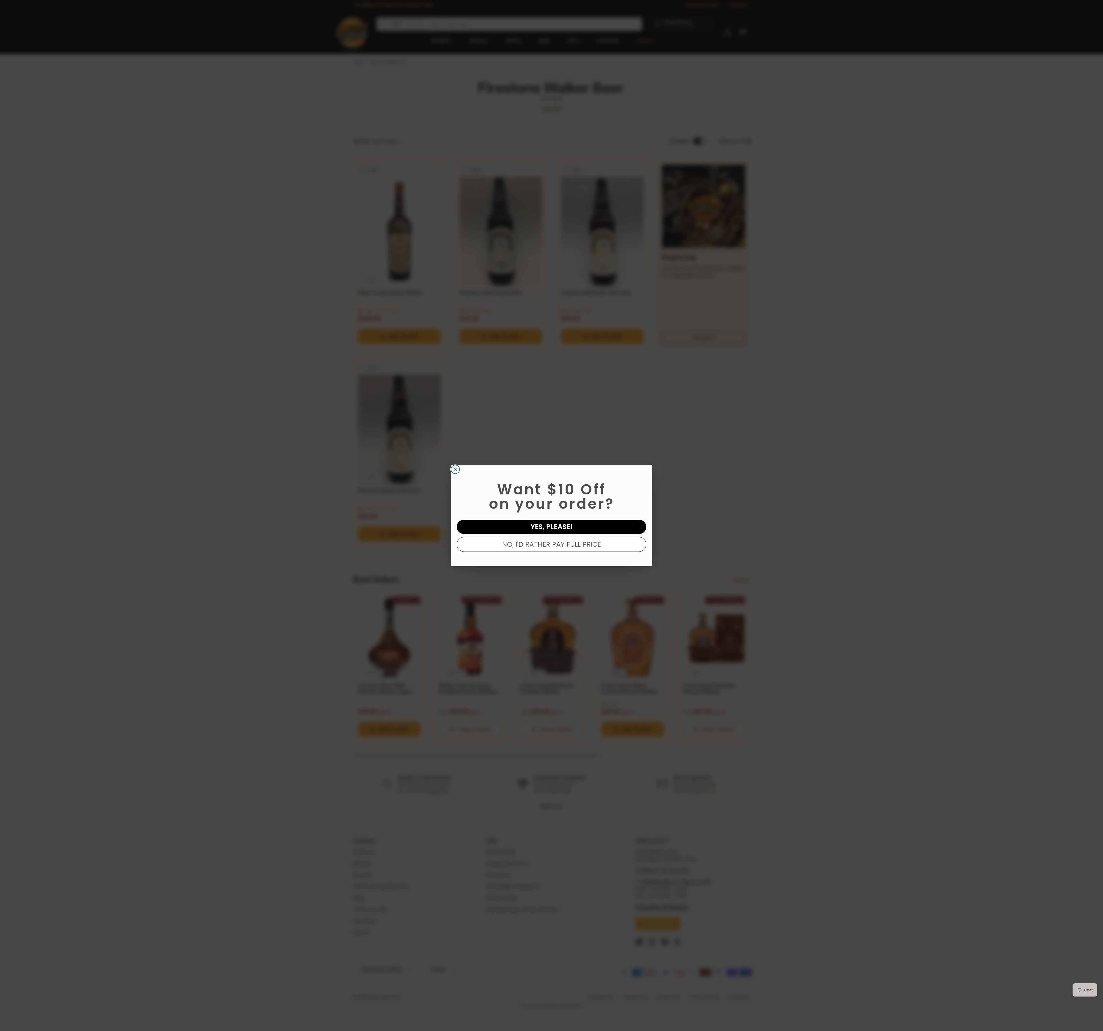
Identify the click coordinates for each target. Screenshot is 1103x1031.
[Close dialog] (455, 469)
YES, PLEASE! (551, 526)
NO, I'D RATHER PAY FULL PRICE (551, 544)
